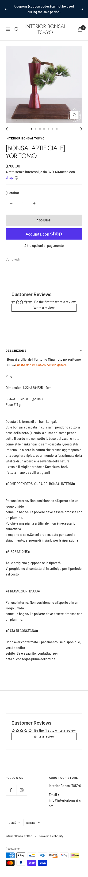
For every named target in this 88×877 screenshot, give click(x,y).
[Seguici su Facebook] (11, 784)
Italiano (30, 817)
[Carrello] (80, 23)
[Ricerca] (17, 23)
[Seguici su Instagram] (21, 784)
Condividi (13, 254)
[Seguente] (80, 123)
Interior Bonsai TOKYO (25, 133)
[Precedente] (8, 123)
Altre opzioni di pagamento (44, 240)
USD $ (12, 817)
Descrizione (16, 345)
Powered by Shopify (51, 830)
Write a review (44, 302)
